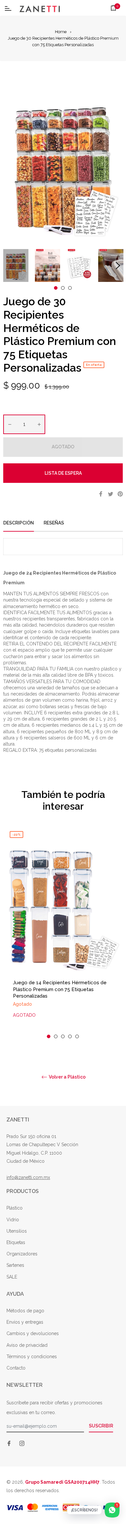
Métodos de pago (25, 1310)
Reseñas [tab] (54, 522)
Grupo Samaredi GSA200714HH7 (62, 1482)
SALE (11, 1276)
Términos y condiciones (31, 1356)
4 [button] (70, 1036)
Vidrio (12, 1219)
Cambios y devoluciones (32, 1333)
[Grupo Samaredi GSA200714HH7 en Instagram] (22, 1443)
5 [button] (77, 1036)
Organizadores (21, 1253)
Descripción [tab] (18, 522)
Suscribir (101, 1425)
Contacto (16, 1368)
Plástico (14, 1208)
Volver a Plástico (67, 1077)
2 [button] (63, 288)
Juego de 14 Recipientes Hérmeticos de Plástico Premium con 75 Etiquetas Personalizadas (60, 989)
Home (61, 31)
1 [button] (56, 288)
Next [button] (118, 266)
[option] (63, 933)
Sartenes (15, 1265)
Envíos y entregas (24, 1322)
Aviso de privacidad (26, 1345)
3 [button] (70, 288)
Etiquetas (15, 1242)
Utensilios (16, 1231)
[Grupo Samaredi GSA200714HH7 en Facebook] (9, 1443)
